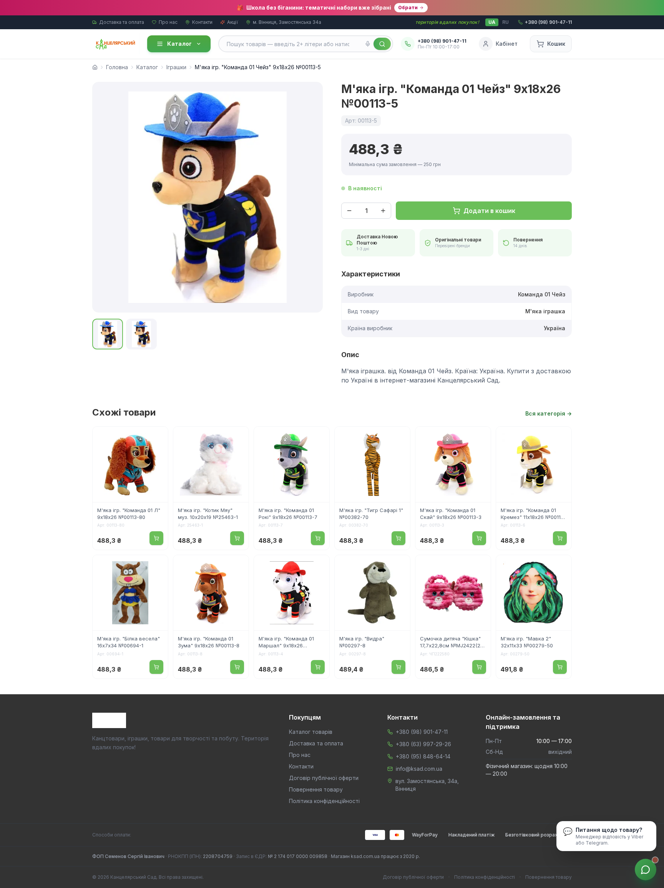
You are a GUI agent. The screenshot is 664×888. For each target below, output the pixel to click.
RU (505, 22)
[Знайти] (382, 44)
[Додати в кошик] (156, 538)
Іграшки (176, 67)
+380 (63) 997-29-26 (423, 744)
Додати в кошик (489, 211)
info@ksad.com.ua (419, 768)
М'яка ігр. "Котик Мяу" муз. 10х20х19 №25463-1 (208, 513)
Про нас (168, 22)
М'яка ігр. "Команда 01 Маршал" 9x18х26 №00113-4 (286, 642)
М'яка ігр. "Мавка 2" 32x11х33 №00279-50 (527, 642)
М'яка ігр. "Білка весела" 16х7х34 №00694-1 (128, 642)
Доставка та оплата (121, 22)
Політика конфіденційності (324, 801)
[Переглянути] (157, 437)
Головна (117, 67)
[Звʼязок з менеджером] (645, 869)
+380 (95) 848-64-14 (423, 756)
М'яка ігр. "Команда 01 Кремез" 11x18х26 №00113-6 (533, 514)
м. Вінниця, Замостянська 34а (287, 22)
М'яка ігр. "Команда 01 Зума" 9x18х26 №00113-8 (208, 642)
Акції (232, 22)
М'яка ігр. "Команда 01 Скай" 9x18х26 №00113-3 (450, 513)
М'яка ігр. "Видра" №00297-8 (361, 642)
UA (491, 22)
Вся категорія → (548, 413)
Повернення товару (316, 789)
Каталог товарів (310, 731)
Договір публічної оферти (324, 778)
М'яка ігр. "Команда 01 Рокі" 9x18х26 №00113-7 (288, 513)
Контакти (202, 22)
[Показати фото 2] (141, 334)
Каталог (179, 43)
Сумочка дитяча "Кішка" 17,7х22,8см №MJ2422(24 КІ (451, 642)
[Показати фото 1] (107, 334)
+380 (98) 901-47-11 (422, 731)
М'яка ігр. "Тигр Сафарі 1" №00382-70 (371, 513)
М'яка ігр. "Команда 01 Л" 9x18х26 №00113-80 (128, 513)
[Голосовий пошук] (368, 44)
